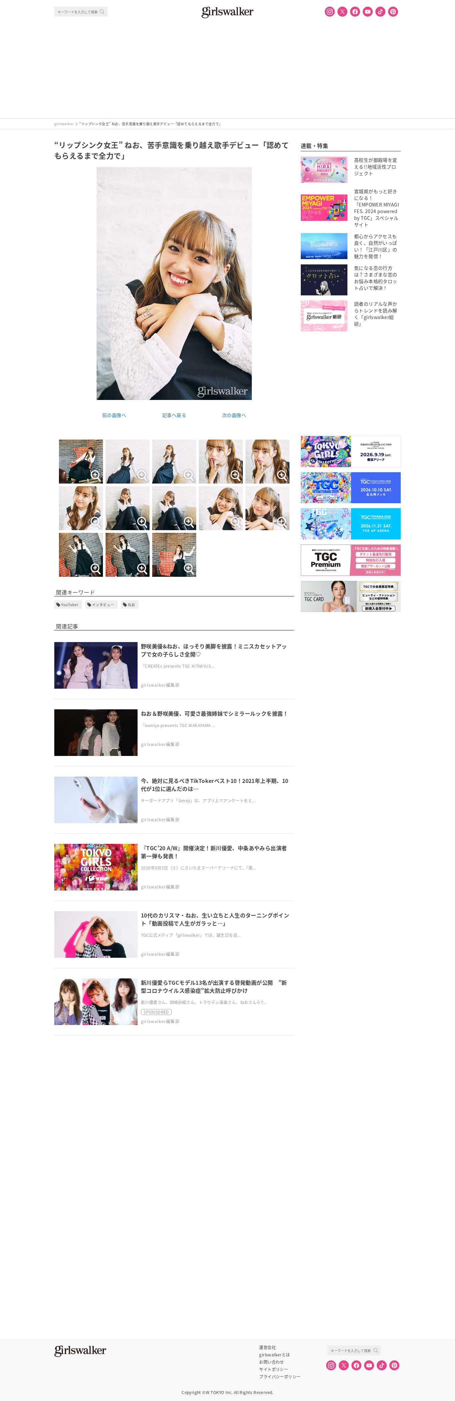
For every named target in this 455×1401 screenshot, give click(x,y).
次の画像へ (234, 415)
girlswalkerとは (274, 1355)
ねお (131, 604)
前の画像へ (114, 415)
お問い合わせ (271, 1362)
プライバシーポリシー (279, 1377)
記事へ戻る (174, 415)
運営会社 (267, 1347)
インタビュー (103, 604)
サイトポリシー (273, 1369)
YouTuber (70, 604)
